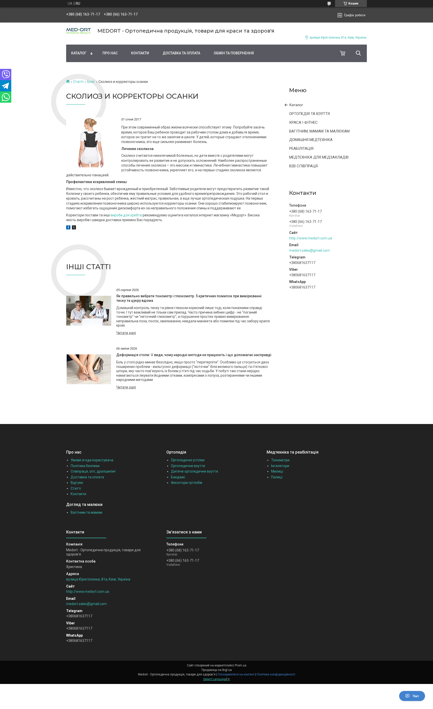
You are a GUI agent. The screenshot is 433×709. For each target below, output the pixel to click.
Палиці (276, 477)
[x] (74, 228)
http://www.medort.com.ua (310, 238)
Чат (416, 696)
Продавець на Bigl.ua (216, 670)
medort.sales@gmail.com (309, 250)
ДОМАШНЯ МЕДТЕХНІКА (311, 139)
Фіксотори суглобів (186, 483)
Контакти (140, 53)
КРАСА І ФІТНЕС (303, 122)
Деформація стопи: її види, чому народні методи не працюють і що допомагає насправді (193, 355)
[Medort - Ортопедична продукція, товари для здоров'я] (78, 31)
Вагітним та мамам (86, 512)
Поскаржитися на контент (236, 674)
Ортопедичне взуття (188, 466)
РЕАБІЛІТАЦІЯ (301, 148)
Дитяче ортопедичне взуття (194, 471)
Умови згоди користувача (92, 460)
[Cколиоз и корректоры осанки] (91, 142)
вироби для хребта (126, 215)
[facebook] (68, 228)
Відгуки (77, 483)
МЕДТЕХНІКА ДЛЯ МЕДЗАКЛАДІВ (319, 157)
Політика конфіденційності (276, 674)
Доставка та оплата (181, 53)
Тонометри (280, 460)
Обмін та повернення (234, 53)
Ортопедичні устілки (187, 460)
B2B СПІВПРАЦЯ (303, 166)
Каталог (78, 53)
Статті (78, 82)
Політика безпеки (85, 466)
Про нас (110, 53)
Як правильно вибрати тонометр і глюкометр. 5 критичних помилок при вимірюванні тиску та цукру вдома (189, 298)
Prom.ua (240, 665)
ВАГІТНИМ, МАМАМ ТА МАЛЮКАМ (319, 131)
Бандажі (178, 477)
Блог (91, 82)
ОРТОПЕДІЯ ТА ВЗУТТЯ (309, 113)
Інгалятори (280, 466)
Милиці (277, 471)
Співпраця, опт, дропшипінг (93, 471)
